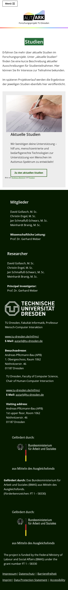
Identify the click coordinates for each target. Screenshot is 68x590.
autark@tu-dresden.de (29, 341)
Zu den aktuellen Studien (29, 172)
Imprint (7, 580)
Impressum (9, 574)
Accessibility (57, 580)
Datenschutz (27, 574)
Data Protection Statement (30, 580)
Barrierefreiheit (47, 574)
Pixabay (32, 178)
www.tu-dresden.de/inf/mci (22, 336)
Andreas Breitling (18, 178)
